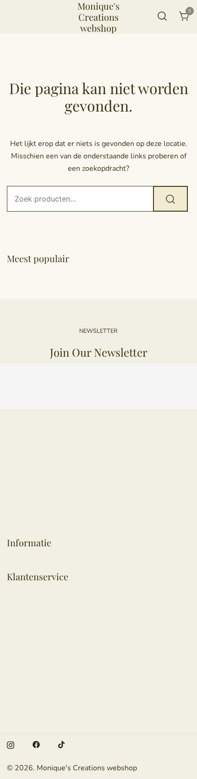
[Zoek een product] (162, 17)
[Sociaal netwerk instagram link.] (10, 744)
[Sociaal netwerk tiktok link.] (62, 744)
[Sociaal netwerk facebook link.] (36, 744)
